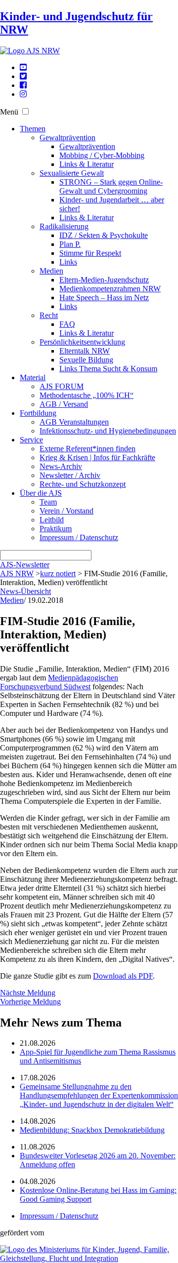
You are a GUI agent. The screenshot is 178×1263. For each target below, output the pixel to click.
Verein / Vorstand (66, 511)
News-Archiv (61, 466)
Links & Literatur (86, 164)
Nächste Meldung (27, 992)
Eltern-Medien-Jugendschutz (104, 280)
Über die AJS (41, 493)
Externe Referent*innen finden (87, 448)
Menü (9, 112)
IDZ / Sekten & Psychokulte (103, 235)
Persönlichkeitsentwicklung (82, 342)
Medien (51, 271)
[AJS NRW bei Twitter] (23, 76)
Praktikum (56, 528)
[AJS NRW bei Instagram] (23, 94)
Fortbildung (38, 413)
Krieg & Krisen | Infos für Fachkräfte (97, 457)
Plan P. (70, 244)
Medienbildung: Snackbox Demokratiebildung (92, 1130)
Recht (49, 315)
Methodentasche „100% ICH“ (87, 395)
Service (31, 439)
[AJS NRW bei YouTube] (23, 67)
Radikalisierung (64, 226)
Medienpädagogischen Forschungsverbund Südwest (59, 682)
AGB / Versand (64, 404)
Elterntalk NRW (84, 351)
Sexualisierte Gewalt (72, 173)
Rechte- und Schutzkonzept (83, 484)
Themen (32, 128)
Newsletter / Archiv (70, 475)
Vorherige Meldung (30, 1001)
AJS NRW (17, 573)
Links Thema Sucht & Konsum (108, 368)
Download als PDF (123, 976)
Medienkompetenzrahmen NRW (110, 288)
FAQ (67, 324)
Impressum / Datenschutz (79, 537)
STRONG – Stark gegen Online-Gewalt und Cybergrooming (111, 186)
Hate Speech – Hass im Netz (104, 297)
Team (48, 502)
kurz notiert (58, 573)
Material (32, 377)
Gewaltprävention (67, 137)
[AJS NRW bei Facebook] (23, 85)
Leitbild (52, 519)
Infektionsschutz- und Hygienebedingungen (108, 431)
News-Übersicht (25, 591)
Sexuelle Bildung (86, 359)
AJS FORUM (62, 386)
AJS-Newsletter (24, 564)
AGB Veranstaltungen (74, 422)
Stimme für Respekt (90, 253)
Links (68, 262)
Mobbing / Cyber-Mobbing (101, 155)
